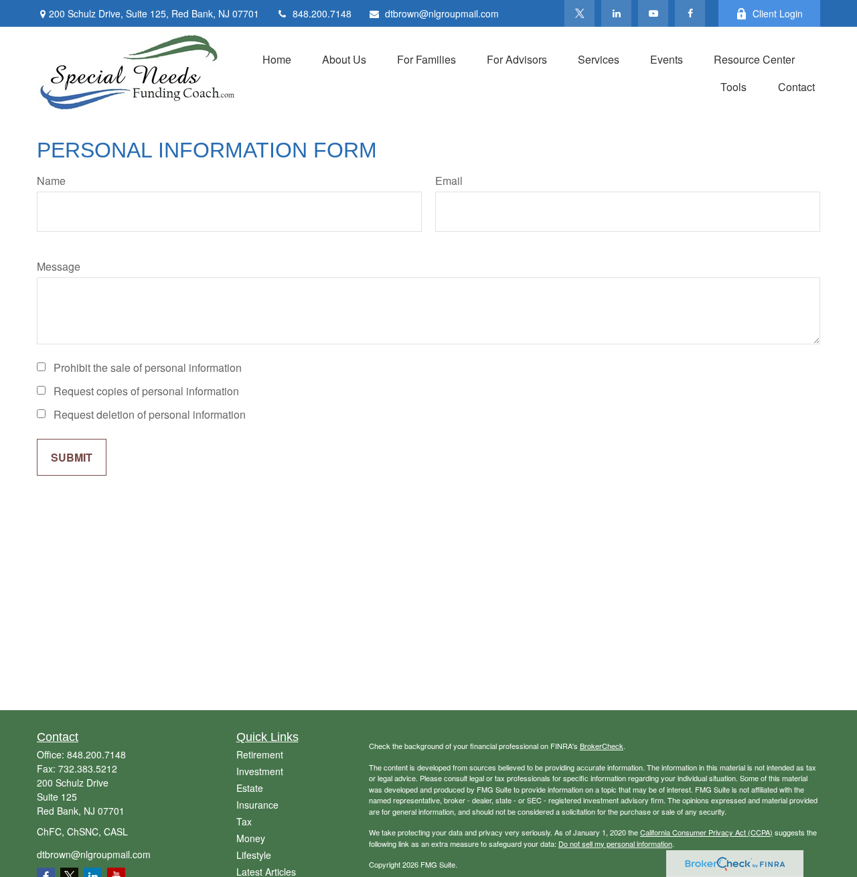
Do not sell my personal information (615, 843)
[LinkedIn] (616, 13)
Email (449, 180)
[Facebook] (690, 13)
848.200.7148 (322, 13)
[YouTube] (653, 13)
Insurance (257, 804)
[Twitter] (579, 13)
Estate (249, 788)
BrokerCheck (601, 745)
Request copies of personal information (146, 391)
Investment (259, 771)
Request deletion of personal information (150, 414)
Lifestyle (253, 855)
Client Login (778, 13)
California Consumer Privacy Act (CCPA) (706, 832)
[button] (277, 58)
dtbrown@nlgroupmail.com (442, 13)
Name (51, 180)
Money (250, 838)
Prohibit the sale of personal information (148, 367)
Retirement (259, 754)
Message (58, 266)
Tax (244, 821)
